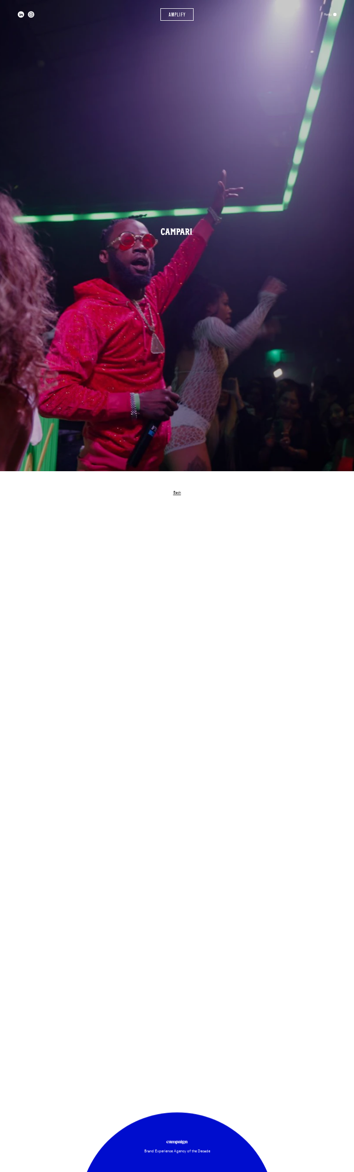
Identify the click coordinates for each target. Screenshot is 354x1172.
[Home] (177, 14)
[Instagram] (31, 14)
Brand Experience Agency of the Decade (177, 1151)
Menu (327, 14)
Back (177, 492)
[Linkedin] (21, 14)
